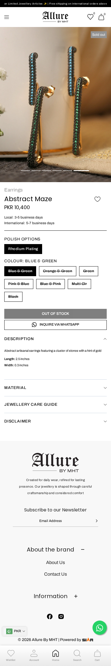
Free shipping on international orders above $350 (75, 3)
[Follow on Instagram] (61, 616)
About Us (55, 562)
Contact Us (55, 574)
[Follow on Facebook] (50, 616)
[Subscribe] (92, 520)
